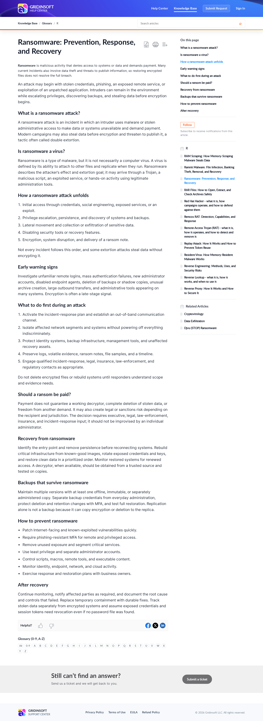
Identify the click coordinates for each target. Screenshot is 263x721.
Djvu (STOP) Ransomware (200, 328)
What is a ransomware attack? (199, 47)
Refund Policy (151, 712)
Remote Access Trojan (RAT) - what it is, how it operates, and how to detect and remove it (209, 232)
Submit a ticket (197, 679)
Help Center (159, 8)
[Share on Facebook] (148, 625)
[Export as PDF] (146, 44)
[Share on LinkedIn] (163, 625)
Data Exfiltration (194, 321)
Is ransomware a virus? (194, 55)
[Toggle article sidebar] (165, 44)
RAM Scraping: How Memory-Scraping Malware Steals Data (208, 158)
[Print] (155, 44)
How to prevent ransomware (198, 103)
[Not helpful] (51, 625)
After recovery (189, 110)
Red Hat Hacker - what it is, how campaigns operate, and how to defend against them (208, 205)
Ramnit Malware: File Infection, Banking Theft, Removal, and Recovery (209, 169)
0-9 (28, 645)
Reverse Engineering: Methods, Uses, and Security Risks (210, 268)
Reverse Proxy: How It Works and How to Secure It (209, 290)
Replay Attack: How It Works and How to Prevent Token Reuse (210, 245)
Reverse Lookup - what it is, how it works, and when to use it (206, 279)
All (20, 645)
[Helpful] (40, 625)
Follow (187, 124)
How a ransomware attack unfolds (201, 61)
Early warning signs (192, 68)
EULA (133, 712)
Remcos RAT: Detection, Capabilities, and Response (209, 218)
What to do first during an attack (200, 76)
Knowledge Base (185, 8)
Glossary (47, 23)
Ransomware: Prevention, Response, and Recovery (209, 180)
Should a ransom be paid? (196, 82)
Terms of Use (117, 712)
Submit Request (216, 8)
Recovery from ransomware (197, 89)
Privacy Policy (94, 712)
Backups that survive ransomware (201, 96)
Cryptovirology (194, 314)
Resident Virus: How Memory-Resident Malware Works (208, 257)
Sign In (240, 8)
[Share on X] (155, 625)
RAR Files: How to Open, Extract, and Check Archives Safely (207, 192)
